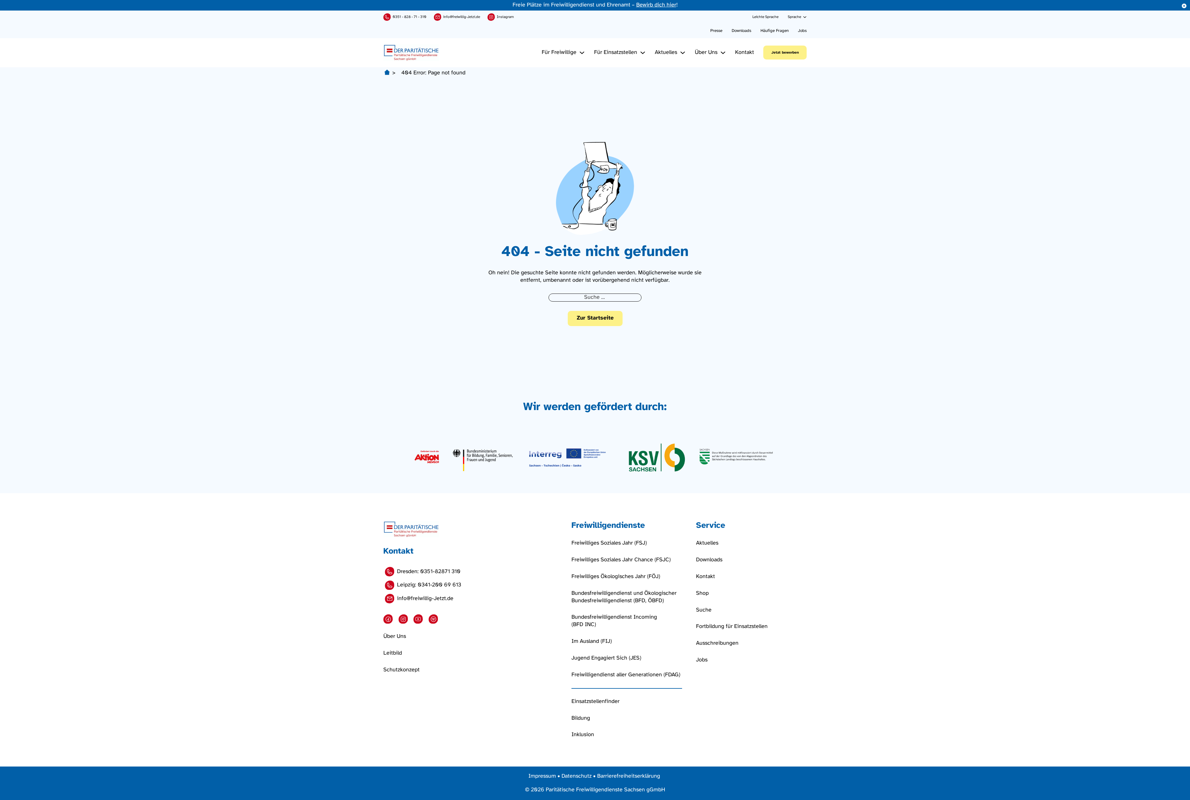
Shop (702, 593)
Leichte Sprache (765, 17)
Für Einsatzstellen (615, 52)
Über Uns (706, 52)
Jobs (802, 31)
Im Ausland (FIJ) (591, 641)
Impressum (542, 776)
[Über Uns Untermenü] (723, 52)
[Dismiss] (1184, 6)
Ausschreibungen (717, 643)
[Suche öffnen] (746, 17)
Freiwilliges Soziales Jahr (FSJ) (609, 543)
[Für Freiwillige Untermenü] (582, 52)
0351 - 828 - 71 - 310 (409, 17)
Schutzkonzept (401, 670)
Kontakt (744, 52)
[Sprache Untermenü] (805, 17)
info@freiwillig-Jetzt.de (461, 17)
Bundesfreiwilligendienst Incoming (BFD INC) (614, 621)
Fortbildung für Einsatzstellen (732, 627)
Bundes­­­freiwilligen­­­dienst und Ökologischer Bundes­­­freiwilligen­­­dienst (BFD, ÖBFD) (624, 597)
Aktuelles (666, 52)
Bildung (580, 718)
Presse (716, 31)
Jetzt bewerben (785, 53)
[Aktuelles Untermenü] (682, 52)
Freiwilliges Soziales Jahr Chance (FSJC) (621, 560)
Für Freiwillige (559, 52)
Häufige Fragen (774, 31)
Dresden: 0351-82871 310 (429, 572)
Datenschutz (577, 776)
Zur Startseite (595, 318)
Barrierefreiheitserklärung (628, 776)
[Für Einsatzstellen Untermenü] (643, 52)
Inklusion (582, 735)
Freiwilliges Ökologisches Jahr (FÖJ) (615, 577)
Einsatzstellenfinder (595, 702)
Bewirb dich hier (656, 5)
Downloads (741, 31)
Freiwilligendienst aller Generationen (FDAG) (625, 675)
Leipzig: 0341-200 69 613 (429, 585)
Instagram (505, 17)
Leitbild (392, 653)
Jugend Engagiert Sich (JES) (606, 658)
